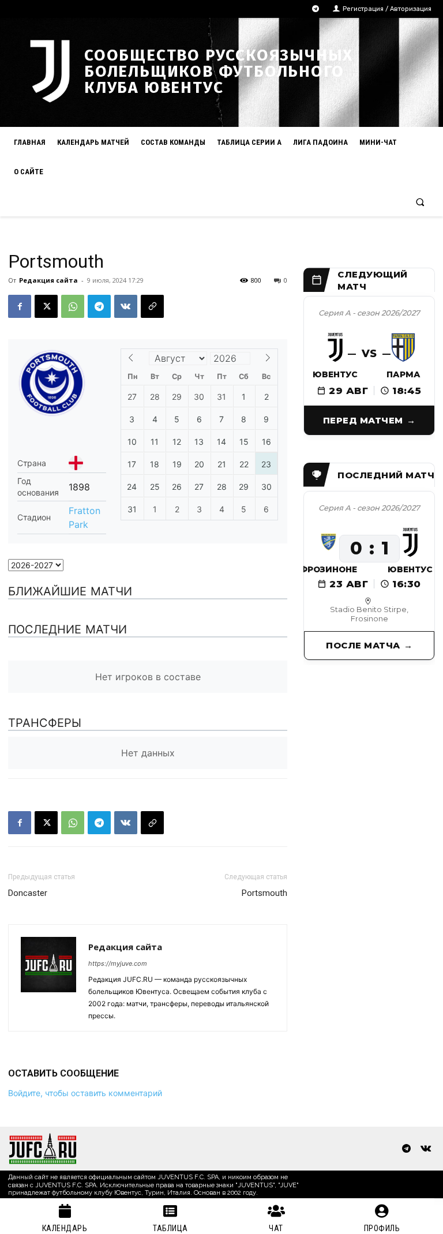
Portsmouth (264, 893)
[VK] (125, 306)
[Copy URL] (152, 306)
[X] (46, 306)
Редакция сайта (48, 280)
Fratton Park (84, 517)
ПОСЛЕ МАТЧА (363, 645)
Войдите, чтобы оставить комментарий (85, 1093)
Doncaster (27, 893)
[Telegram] (316, 9)
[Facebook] (19, 306)
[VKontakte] (425, 1148)
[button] (420, 201)
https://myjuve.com (117, 963)
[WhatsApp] (72, 306)
